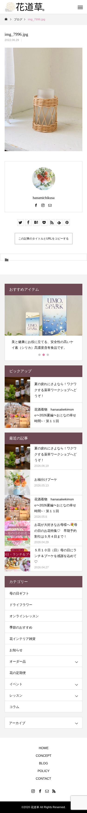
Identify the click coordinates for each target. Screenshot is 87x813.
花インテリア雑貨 (22, 639)
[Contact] (50, 205)
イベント (16, 684)
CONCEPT (44, 755)
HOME (43, 748)
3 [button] (48, 355)
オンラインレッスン (24, 616)
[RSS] (54, 791)
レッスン (16, 695)
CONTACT (43, 778)
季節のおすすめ (21, 627)
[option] (43, 324)
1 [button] (39, 355)
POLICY (43, 771)
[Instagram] (43, 205)
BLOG (43, 763)
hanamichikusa (44, 198)
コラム (14, 707)
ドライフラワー (21, 605)
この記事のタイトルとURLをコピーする (43, 238)
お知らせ (16, 650)
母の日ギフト (19, 593)
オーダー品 (18, 661)
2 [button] (43, 355)
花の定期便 (18, 673)
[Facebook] (36, 205)
